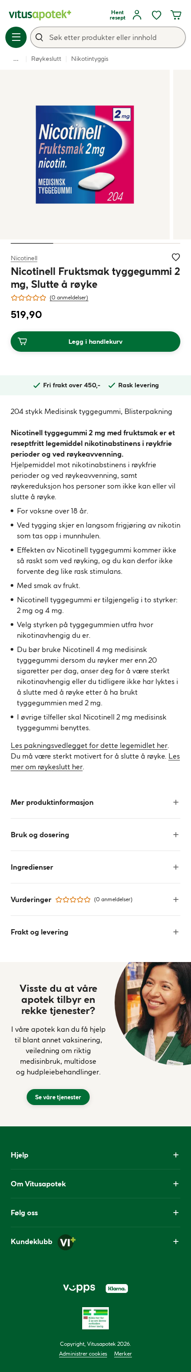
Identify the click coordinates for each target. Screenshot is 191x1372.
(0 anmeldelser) (69, 297)
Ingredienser (32, 867)
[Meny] (16, 37)
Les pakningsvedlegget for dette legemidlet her (89, 745)
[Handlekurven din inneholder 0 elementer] (176, 15)
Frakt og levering (39, 931)
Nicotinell (24, 258)
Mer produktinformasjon (52, 802)
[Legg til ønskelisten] (176, 257)
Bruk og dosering (40, 834)
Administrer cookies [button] (83, 1353)
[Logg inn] (137, 15)
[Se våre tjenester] (58, 1044)
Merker (123, 1353)
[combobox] (108, 37)
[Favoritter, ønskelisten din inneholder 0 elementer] (156, 15)
